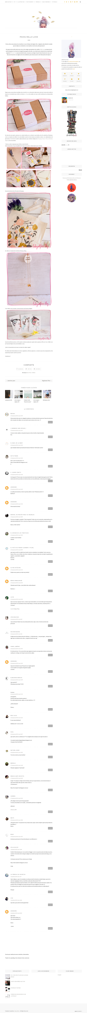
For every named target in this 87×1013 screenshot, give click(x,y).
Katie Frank (14, 456)
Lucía (12, 597)
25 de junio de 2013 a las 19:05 (17, 535)
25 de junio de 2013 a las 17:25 (17, 504)
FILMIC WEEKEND (46, 1)
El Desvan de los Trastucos (20, 533)
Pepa (12, 732)
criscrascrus (15, 617)
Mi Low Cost (13, 53)
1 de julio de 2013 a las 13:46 (16, 849)
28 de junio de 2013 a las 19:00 (17, 820)
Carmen (13, 796)
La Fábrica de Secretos (18, 874)
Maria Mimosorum (16, 580)
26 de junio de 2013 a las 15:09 (17, 679)
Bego (12, 834)
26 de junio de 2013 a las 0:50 (16, 619)
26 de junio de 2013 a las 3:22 (16, 634)
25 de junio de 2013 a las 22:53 (17, 582)
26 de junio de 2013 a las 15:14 (17, 694)
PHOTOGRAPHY (30, 1)
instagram (65, 75)
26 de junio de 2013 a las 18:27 (17, 734)
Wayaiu (13, 413)
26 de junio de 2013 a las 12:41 (17, 648)
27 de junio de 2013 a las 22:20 (17, 778)
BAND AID (70, 98)
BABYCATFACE (8, 1)
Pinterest (38, 368)
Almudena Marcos (16, 677)
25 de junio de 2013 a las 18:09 (17, 516)
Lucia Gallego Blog (15, 608)
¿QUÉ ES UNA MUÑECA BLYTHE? (18, 981)
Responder (50, 422)
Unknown (14, 487)
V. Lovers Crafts (16, 472)
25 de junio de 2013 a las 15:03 (17, 445)
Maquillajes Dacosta (17, 776)
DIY (14, 1)
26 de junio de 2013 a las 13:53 (17, 663)
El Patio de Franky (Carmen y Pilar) (22, 547)
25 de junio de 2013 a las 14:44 (17, 415)
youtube (71, 81)
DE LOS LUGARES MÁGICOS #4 (36, 400)
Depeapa (40, 138)
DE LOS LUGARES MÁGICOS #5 (17, 400)
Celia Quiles (14, 847)
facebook (71, 75)
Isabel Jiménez (15, 646)
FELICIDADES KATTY (46, 400)
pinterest (65, 81)
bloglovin (78, 81)
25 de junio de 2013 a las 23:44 (17, 599)
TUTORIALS (54, 1)
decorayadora (15, 631)
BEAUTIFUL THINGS (30, 372)
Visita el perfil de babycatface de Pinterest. (72, 178)
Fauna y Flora (45, 138)
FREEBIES (38, 1)
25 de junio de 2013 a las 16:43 (17, 489)
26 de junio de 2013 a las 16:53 (17, 717)
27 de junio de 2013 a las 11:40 (17, 765)
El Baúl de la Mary (17, 443)
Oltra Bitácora (16, 567)
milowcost (13, 809)
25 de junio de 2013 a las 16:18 (17, 474)
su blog (26, 94)
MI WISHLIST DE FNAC (16, 987)
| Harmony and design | (18, 428)
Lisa (12, 898)
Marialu (13, 763)
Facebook (20, 368)
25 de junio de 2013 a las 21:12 (17, 569)
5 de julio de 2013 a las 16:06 (16, 900)
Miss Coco (14, 715)
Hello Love (42, 49)
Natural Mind (15, 750)
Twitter (29, 368)
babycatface (17, 1011)
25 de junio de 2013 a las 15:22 (17, 458)
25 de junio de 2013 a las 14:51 (17, 430)
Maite (12, 818)
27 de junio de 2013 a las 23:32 (17, 798)
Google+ (59, 974)
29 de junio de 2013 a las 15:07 (17, 836)
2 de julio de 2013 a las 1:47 (16, 876)
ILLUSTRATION (20, 1)
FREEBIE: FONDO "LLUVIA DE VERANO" (27, 400)
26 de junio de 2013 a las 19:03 (17, 752)
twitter (78, 75)
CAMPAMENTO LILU (8, 400)
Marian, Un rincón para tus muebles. (23, 514)
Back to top (78, 1011)
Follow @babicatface (72, 179)
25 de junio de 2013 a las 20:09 (17, 549)
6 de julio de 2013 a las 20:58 (16, 913)
